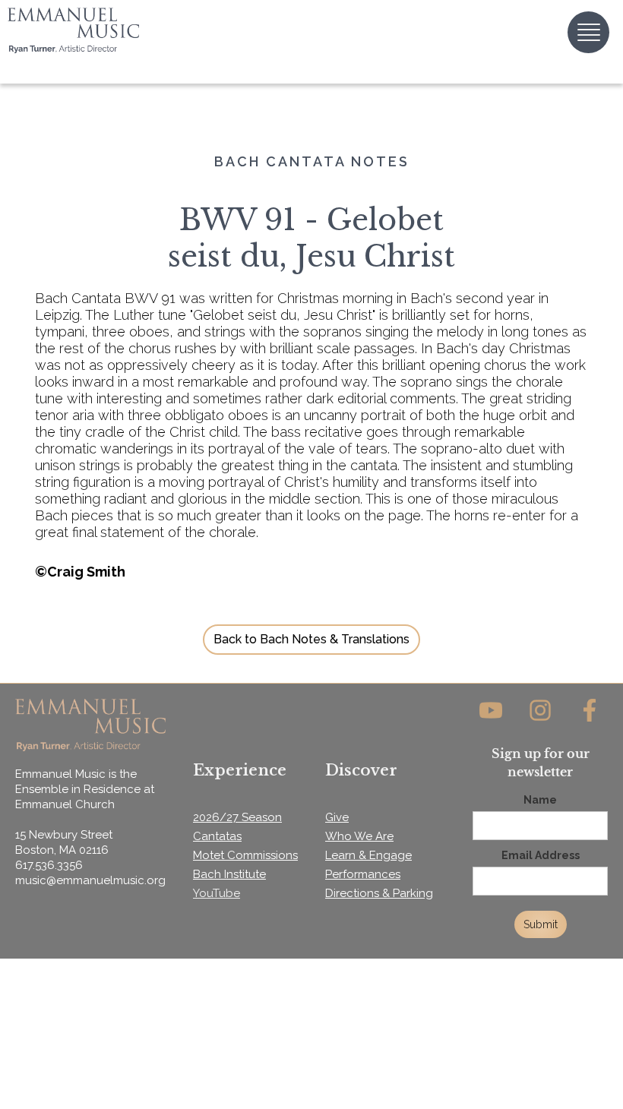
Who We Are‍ (359, 836)
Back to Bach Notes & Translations (311, 639)
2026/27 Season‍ (237, 817)
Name (540, 800)
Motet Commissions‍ (245, 855)
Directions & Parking (379, 893)
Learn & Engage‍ (368, 855)
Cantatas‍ (217, 836)
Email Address (540, 855)
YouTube (216, 893)
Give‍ (337, 817)
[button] (588, 32)
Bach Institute (229, 874)
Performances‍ (362, 874)
